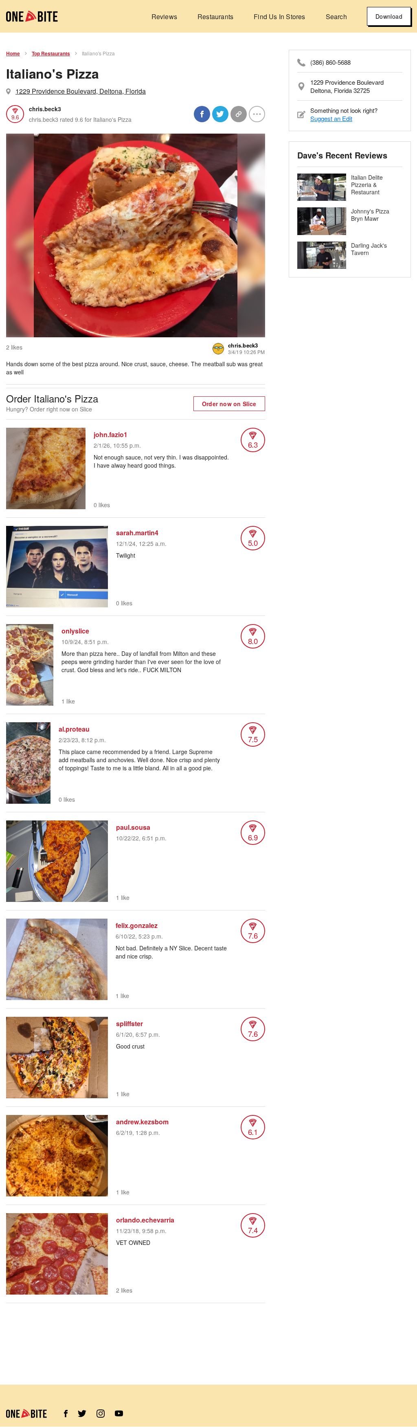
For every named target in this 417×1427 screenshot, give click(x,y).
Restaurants (215, 16)
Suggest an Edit (331, 118)
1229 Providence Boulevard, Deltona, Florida (80, 91)
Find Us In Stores (279, 16)
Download (388, 16)
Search (336, 16)
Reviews (164, 16)
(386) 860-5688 (330, 62)
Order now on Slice (229, 404)
